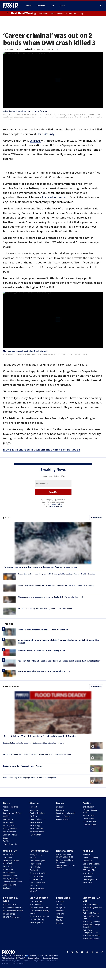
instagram (77, 952)
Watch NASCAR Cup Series (91, 917)
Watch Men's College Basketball (91, 925)
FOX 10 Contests (37, 901)
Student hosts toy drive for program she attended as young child (29, 777)
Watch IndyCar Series (91, 921)
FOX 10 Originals (39, 850)
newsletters (102, 952)
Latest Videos (11, 686)
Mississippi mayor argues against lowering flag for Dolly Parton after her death (50, 597)
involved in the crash (55, 197)
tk (87, 952)
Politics (87, 803)
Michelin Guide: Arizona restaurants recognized (41, 650)
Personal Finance (63, 816)
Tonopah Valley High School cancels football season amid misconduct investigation (59, 661)
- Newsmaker (88, 818)
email (97, 952)
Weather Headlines (37, 813)
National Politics (89, 821)
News (19, 49)
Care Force (7, 857)
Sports (6, 838)
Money (60, 803)
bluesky (92, 952)
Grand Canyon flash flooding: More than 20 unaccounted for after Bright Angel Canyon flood (56, 585)
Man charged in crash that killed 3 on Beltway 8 (25, 351)
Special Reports (9, 885)
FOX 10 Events (36, 904)
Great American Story (39, 873)
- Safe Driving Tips (10, 844)
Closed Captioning (90, 857)
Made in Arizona (10, 875)
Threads (59, 917)
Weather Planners (37, 819)
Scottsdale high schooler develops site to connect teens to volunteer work (33, 743)
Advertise (86, 854)
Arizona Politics (89, 815)
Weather (35, 803)
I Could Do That (36, 876)
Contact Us (87, 860)
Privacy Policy (56, 504)
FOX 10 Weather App (12, 917)
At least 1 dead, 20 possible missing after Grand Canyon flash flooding (40, 736)
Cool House (8, 866)
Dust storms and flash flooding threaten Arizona (22, 766)
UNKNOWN (34, 885)
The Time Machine (37, 882)
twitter (72, 952)
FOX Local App (9, 914)
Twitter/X (60, 914)
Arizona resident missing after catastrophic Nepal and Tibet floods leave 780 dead (37, 754)
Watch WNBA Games (91, 935)
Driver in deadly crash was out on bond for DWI (25, 111)
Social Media (63, 897)
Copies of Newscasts (91, 864)
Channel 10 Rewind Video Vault (11, 861)
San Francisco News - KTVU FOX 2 (65, 861)
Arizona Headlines (10, 807)
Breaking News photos (39, 916)
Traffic (6, 841)
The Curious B (35, 864)
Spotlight (6, 888)
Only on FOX (10, 850)
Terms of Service (54, 506)
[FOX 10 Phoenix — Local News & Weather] (11, 5)
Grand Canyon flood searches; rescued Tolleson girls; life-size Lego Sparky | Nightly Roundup (56, 574)
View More (96, 517)
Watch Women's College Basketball (90, 931)
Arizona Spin (8, 854)
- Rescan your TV (90, 879)
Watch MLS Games (91, 938)
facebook (67, 952)
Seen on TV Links (10, 835)
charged (35, 140)
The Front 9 (34, 870)
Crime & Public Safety (12, 813)
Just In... (7, 517)
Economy (60, 810)
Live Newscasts (9, 904)
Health (6, 816)
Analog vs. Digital (37, 854)
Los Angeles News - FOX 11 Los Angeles (64, 855)
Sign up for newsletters (39, 907)
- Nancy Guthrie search (12, 881)
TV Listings (87, 876)
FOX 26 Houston (9, 49)
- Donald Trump (89, 824)
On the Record (36, 879)
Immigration (8, 819)
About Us (88, 850)
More (62, 5)
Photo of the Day (37, 919)
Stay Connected (39, 897)
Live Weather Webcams (13, 907)
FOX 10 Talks (35, 867)
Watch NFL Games (90, 904)
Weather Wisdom (37, 831)
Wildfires (33, 816)
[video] (53, 712)
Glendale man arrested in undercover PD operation (43, 629)
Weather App (35, 825)
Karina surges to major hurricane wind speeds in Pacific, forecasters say (41, 567)
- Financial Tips (62, 819)
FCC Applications (90, 867)
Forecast (33, 807)
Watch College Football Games (92, 908)
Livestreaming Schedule (13, 910)
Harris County (45, 134)
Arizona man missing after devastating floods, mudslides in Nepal (45, 608)
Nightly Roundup (10, 828)
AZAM (5, 810)
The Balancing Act (37, 860)
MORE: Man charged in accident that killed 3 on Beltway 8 (41, 449)
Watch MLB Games (91, 913)
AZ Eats (33, 857)
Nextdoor (60, 923)
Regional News (64, 850)
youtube (82, 952)
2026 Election (88, 807)
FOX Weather (35, 835)
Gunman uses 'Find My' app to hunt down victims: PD (44, 671)
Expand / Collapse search (101, 6)
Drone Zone (8, 869)
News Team (88, 873)
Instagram (60, 907)
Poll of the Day (9, 831)
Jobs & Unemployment (65, 813)
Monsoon (34, 810)
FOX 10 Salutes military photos (39, 911)
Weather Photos (36, 828)
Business (60, 807)
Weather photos (36, 922)
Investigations (9, 872)
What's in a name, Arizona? (37, 889)
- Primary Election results (90, 811)
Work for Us (88, 882)
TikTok (59, 904)
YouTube (60, 901)
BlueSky (59, 920)
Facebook (60, 910)
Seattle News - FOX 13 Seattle (65, 866)
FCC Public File (89, 870)
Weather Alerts (36, 822)
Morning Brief (9, 825)
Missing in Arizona (10, 878)
